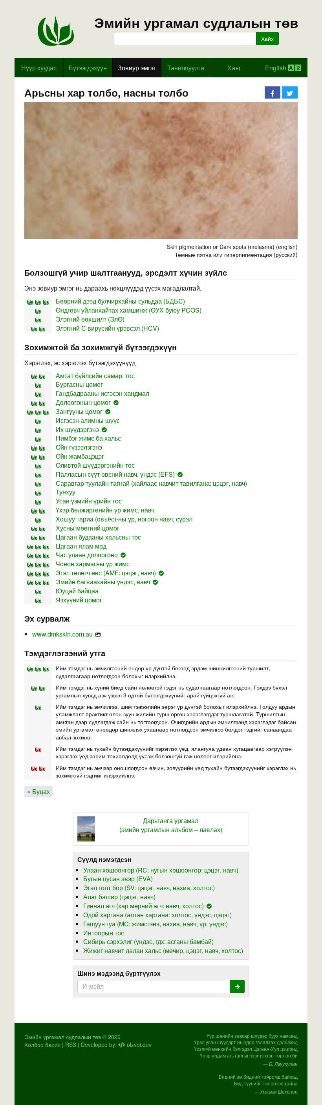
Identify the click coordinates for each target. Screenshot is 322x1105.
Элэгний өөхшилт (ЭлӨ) (90, 319)
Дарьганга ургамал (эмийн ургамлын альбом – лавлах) (170, 825)
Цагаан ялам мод (81, 546)
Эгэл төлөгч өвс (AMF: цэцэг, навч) (106, 572)
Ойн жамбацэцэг (80, 456)
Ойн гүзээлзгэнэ (79, 447)
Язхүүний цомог (79, 599)
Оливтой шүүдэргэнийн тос (95, 465)
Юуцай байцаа (77, 590)
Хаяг (234, 67)
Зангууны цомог (79, 411)
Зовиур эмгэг (137, 67)
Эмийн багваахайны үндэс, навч (103, 581)
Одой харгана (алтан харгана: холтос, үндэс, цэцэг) (157, 914)
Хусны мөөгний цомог (87, 527)
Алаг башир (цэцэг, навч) (119, 896)
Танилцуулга (185, 67)
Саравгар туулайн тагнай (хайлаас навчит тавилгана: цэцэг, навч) (151, 483)
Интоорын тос (103, 932)
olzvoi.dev (138, 1044)
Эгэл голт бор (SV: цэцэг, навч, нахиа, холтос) (149, 887)
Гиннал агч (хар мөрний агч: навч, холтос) (143, 905)
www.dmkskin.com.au (62, 633)
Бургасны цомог (79, 384)
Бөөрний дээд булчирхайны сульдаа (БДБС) (120, 301)
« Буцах (38, 791)
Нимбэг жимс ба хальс (88, 438)
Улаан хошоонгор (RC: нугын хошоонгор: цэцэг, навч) (160, 869)
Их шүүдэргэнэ (77, 429)
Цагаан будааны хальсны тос (98, 537)
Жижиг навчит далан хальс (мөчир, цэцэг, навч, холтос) (163, 950)
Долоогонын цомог (83, 402)
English (276, 67)
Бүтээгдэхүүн (88, 67)
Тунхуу (65, 491)
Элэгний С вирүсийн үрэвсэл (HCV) (107, 328)
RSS (70, 1044)
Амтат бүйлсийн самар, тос (95, 375)
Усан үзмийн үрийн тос (89, 500)
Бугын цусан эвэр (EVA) (118, 878)
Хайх (267, 38)
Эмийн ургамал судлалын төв (196, 22)
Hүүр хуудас (39, 67)
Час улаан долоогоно (87, 554)
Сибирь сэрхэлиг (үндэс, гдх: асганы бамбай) (148, 941)
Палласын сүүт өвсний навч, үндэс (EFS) (115, 474)
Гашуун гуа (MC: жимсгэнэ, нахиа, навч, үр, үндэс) (155, 923)
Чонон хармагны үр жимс (93, 563)
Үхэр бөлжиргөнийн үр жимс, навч (105, 509)
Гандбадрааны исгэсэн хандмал (102, 393)
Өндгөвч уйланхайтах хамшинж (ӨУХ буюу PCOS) (128, 310)
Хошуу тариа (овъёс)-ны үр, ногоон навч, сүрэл (124, 518)
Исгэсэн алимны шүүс (88, 420)
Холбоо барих (42, 1044)
